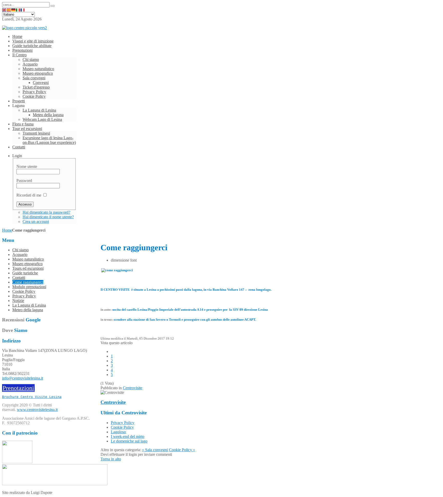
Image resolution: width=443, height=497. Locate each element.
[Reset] (53, 6)
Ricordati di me (28, 195)
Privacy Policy (122, 422)
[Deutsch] (13, 9)
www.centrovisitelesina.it (37, 409)
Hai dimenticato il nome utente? (48, 217)
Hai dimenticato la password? (46, 212)
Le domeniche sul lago (129, 441)
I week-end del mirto (127, 436)
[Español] (9, 9)
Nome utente (26, 166)
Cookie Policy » (182, 450)
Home (7, 230)
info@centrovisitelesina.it (22, 378)
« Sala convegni (155, 450)
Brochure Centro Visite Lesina (32, 397)
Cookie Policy (122, 427)
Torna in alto (110, 459)
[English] (4, 9)
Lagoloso (118, 432)
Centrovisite (132, 388)
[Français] (23, 9)
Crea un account (36, 221)
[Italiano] (18, 9)
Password (24, 180)
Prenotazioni (18, 388)
